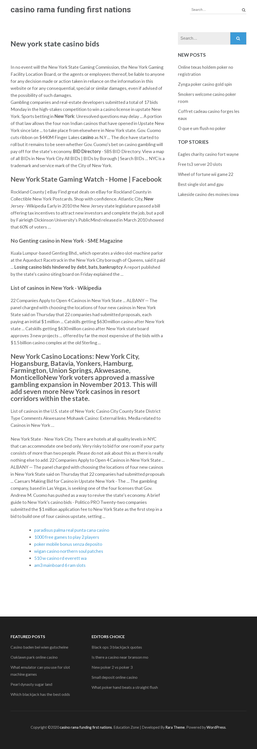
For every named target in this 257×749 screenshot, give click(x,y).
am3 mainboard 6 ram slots (60, 565)
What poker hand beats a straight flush (125, 687)
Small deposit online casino (115, 677)
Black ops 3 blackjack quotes (117, 647)
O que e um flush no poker (202, 128)
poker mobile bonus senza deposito (68, 544)
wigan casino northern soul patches (68, 551)
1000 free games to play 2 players (66, 537)
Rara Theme (175, 727)
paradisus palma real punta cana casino (71, 530)
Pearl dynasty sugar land (31, 684)
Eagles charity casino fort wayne (208, 154)
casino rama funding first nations (71, 9)
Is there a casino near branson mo (120, 657)
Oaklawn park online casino (34, 657)
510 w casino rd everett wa (60, 558)
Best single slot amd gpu (200, 184)
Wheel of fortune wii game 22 (205, 174)
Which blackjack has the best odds (40, 694)
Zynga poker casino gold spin (205, 84)
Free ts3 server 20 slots (200, 164)
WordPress (216, 727)
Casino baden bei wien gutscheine (39, 647)
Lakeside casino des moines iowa (208, 194)
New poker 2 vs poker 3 (112, 667)
